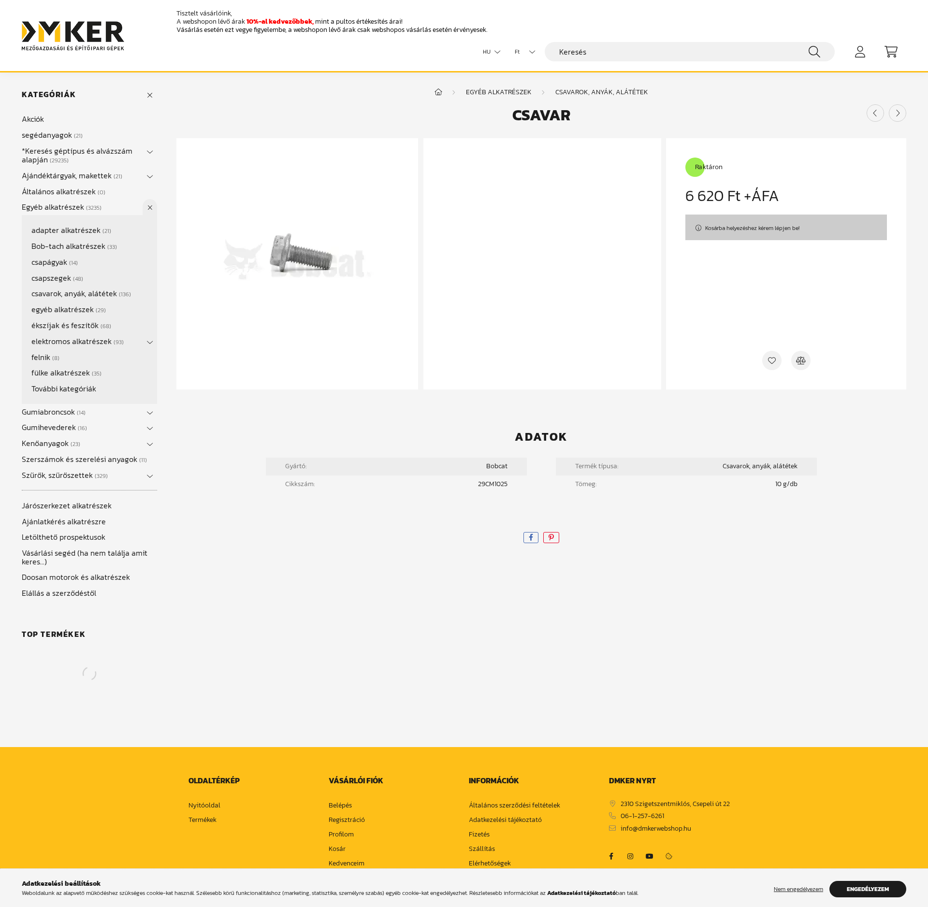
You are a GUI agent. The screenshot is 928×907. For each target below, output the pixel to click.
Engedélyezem (868, 889)
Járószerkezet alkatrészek (67, 505)
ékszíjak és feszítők (70, 325)
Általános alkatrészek (62, 191)
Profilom (341, 835)
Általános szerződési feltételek (514, 806)
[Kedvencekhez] (772, 360)
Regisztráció (347, 820)
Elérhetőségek (490, 864)
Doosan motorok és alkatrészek (76, 577)
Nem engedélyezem (798, 889)
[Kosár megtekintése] (890, 51)
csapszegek (56, 278)
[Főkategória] (438, 92)
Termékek (202, 820)
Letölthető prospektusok (63, 537)
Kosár (337, 849)
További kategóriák (63, 388)
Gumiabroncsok (53, 412)
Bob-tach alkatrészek (73, 246)
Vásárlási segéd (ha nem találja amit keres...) (84, 557)
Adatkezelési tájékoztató (505, 820)
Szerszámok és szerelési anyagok (83, 459)
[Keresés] (814, 51)
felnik (44, 357)
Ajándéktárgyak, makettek (71, 175)
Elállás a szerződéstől (59, 593)
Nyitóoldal (204, 806)
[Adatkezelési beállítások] (669, 856)
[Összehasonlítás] (801, 360)
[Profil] (860, 51)
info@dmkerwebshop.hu (656, 829)
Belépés (340, 806)
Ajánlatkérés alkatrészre (64, 521)
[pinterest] (551, 537)
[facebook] (530, 537)
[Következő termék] (897, 113)
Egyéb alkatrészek (61, 207)
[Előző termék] (875, 113)
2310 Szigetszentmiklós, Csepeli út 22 (675, 804)
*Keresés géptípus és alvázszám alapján (77, 155)
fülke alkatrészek (65, 372)
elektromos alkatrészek (76, 341)
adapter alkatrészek (70, 230)
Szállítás (482, 849)
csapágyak (53, 262)
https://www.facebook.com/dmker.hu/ (611, 856)
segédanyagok (51, 135)
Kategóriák (49, 94)
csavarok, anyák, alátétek (80, 293)
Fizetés (479, 835)
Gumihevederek (53, 427)
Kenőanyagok (50, 443)
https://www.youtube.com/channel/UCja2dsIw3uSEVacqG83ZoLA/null (649, 856)
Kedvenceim (346, 864)
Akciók (33, 119)
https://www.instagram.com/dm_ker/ (630, 856)
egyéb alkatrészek (67, 309)
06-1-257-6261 (642, 816)
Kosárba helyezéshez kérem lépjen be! (752, 228)
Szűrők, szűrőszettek (64, 475)
